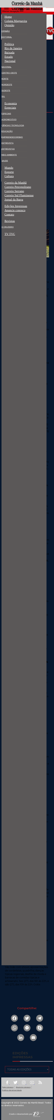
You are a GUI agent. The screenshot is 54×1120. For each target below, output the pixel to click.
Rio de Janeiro (13, 48)
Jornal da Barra (13, 200)
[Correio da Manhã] (27, 8)
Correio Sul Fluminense (19, 195)
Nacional (9, 61)
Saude (5, 161)
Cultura (9, 176)
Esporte (9, 172)
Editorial (7, 37)
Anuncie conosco (14, 210)
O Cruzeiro (8, 227)
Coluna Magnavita (15, 21)
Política (9, 44)
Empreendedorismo (12, 137)
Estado (8, 57)
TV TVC (9, 234)
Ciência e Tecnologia (13, 125)
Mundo (8, 168)
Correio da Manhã (15, 183)
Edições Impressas (15, 206)
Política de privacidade (12, 1090)
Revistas (9, 221)
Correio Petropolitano (17, 187)
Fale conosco (7, 1087)
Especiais (10, 108)
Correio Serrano (14, 191)
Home (8, 17)
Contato (9, 214)
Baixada (9, 52)
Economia (10, 103)
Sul (3, 96)
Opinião (9, 25)
